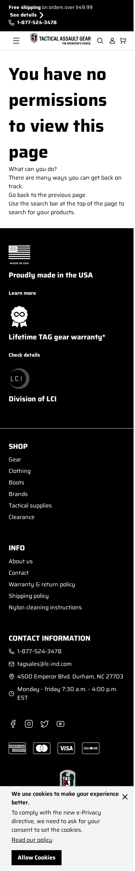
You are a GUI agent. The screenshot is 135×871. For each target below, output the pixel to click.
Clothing (20, 470)
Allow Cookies (36, 857)
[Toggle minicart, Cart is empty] (123, 40)
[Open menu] (16, 40)
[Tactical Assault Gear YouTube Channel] (60, 723)
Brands (18, 493)
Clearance (22, 517)
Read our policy (32, 839)
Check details (24, 355)
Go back (19, 194)
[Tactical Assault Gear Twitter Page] (44, 723)
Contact (19, 572)
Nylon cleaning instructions (45, 607)
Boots (16, 482)
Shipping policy (29, 595)
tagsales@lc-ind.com (44, 664)
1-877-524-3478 (37, 22)
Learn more (22, 293)
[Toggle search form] (100, 40)
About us (21, 561)
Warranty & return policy (42, 584)
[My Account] (112, 40)
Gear (15, 459)
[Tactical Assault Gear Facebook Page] (13, 723)
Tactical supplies (30, 505)
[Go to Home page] (59, 39)
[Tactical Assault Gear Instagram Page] (28, 723)
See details (23, 15)
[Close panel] (125, 797)
